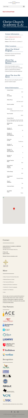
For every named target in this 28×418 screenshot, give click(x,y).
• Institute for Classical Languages (10, 287)
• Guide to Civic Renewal (8, 289)
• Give (4, 292)
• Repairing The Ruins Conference (10, 284)
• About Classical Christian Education (11, 276)
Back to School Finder (8, 11)
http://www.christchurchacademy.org (15, 27)
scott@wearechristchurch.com (14, 37)
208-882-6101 (6, 249)
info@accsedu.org (13, 249)
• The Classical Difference (8, 282)
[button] (14, 209)
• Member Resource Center (8, 279)
